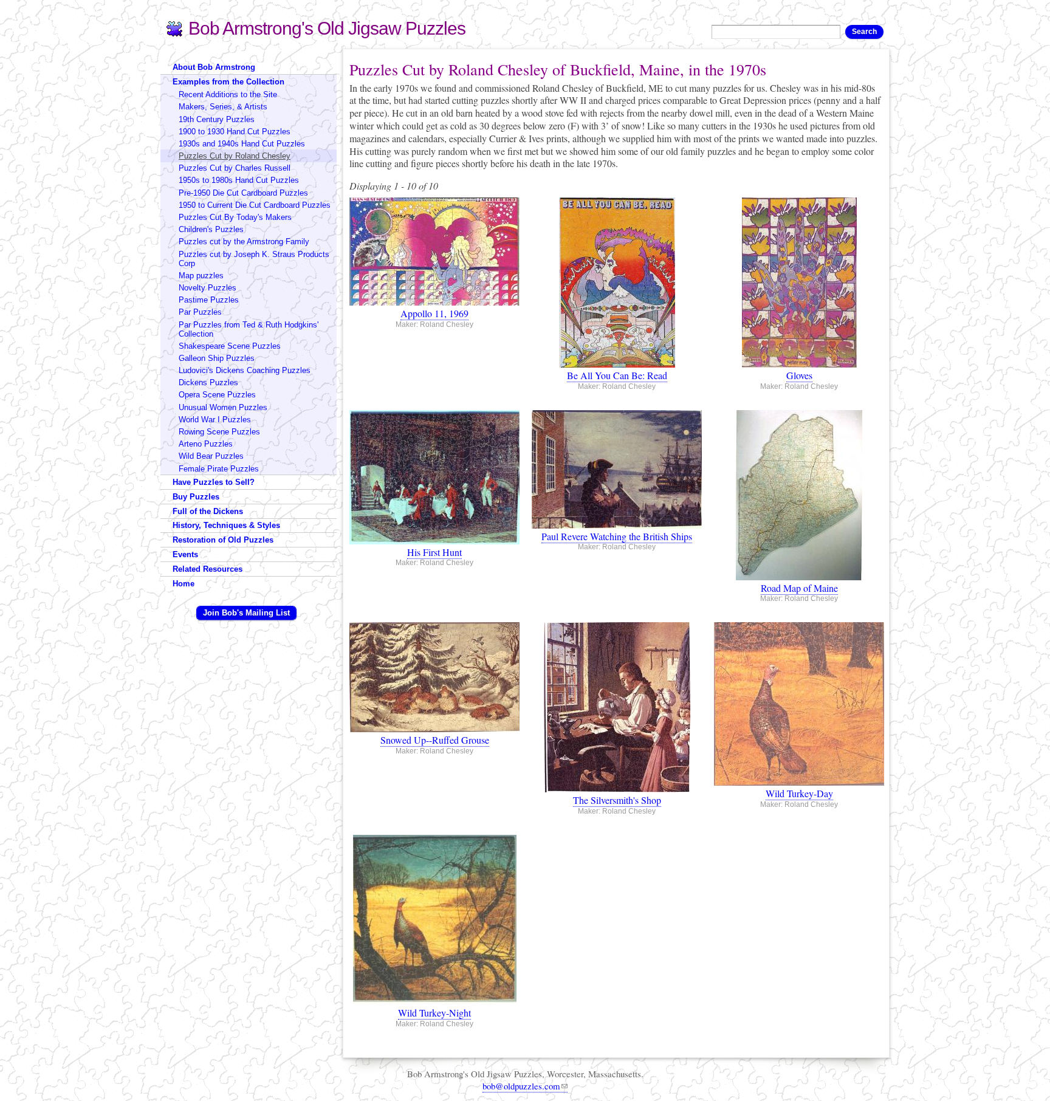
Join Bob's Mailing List (246, 612)
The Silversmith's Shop (617, 800)
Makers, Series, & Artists (223, 106)
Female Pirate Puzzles (219, 468)
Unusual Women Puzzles (223, 407)
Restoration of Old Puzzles (223, 539)
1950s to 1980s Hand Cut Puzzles (239, 180)
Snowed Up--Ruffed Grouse (434, 739)
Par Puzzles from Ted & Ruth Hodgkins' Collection (248, 329)
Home (183, 583)
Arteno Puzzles (206, 443)
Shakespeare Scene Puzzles (230, 346)
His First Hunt (434, 552)
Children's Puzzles (211, 229)
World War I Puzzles (215, 419)
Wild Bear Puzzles (211, 456)
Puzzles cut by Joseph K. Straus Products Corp (254, 259)
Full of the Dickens (208, 511)
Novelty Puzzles (207, 287)
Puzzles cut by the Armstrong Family (244, 241)
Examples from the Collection (228, 81)
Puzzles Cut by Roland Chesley (234, 155)
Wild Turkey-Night (434, 1012)
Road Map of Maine (799, 587)
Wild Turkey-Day (799, 793)
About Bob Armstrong (214, 67)
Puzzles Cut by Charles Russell (234, 168)
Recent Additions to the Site (228, 94)
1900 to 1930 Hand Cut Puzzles (234, 131)
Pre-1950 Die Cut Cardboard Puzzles (243, 192)
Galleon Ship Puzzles (217, 358)
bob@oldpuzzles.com (521, 1086)
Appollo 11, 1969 (434, 313)
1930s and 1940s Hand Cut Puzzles (242, 143)
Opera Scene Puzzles (217, 394)
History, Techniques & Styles (226, 525)
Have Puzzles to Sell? (214, 482)
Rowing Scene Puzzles (219, 431)
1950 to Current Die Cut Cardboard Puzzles (255, 205)
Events (185, 554)
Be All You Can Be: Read (617, 375)
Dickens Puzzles (208, 382)
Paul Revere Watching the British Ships (616, 536)
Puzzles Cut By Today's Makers (235, 217)
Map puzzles (201, 275)
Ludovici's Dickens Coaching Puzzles (245, 370)
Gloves (799, 375)
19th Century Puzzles (217, 119)
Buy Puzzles (196, 496)
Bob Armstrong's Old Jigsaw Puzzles (326, 28)
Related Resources (207, 569)
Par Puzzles (200, 312)
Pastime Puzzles (209, 299)
